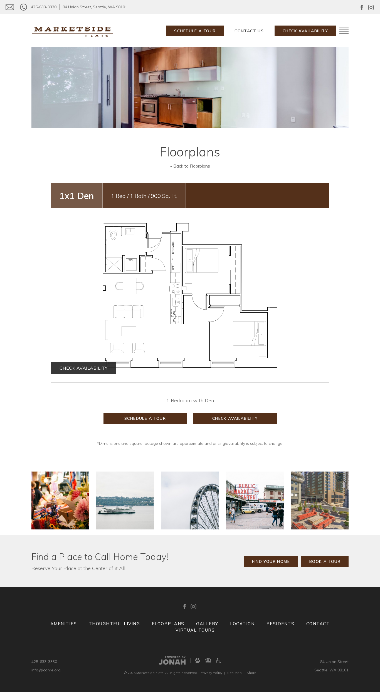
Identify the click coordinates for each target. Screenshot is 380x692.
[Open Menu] (344, 31)
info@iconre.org (46, 670)
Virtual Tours (195, 630)
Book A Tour (324, 561)
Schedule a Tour (195, 30)
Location (242, 623)
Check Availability (305, 30)
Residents (281, 623)
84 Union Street (334, 661)
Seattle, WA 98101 (331, 670)
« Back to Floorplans (190, 166)
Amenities (63, 623)
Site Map (234, 673)
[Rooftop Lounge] (320, 500)
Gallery (207, 623)
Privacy (211, 673)
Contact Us (249, 30)
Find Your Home (271, 561)
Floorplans (168, 623)
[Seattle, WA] (60, 500)
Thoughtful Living (114, 623)
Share (251, 673)
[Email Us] (10, 7)
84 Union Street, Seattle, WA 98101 (95, 6)
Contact (318, 623)
